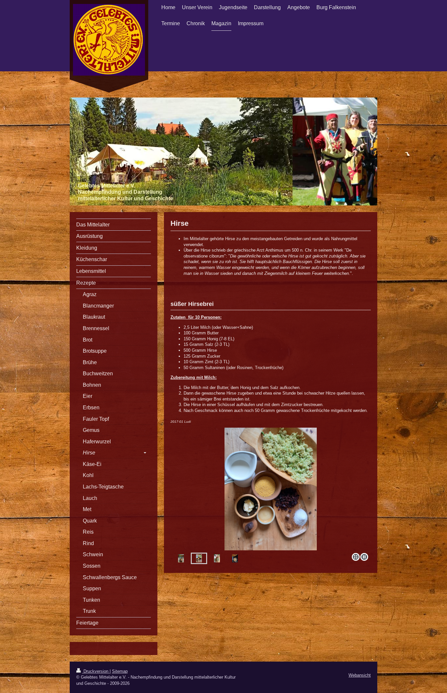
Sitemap (120, 671)
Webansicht (360, 675)
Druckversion (96, 671)
